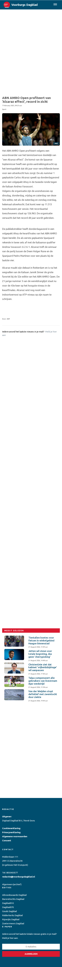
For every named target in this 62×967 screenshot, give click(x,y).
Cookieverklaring (11, 828)
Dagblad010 (8, 903)
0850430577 (12, 872)
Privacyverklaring (11, 832)
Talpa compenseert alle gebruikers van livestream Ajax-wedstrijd (42, 681)
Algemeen (7, 884)
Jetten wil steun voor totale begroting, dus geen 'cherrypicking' (40, 654)
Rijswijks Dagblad (10, 919)
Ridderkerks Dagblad (12, 915)
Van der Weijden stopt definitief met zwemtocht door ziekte (42, 694)
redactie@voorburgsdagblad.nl (18, 876)
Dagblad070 (8, 907)
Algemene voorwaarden (14, 836)
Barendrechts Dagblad (13, 899)
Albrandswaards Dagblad (14, 895)
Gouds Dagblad (9, 911)
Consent (6, 840)
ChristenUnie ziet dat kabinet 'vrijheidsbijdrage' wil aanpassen (42, 667)
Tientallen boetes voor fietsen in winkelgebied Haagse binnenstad (41, 640)
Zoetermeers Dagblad (13, 923)
